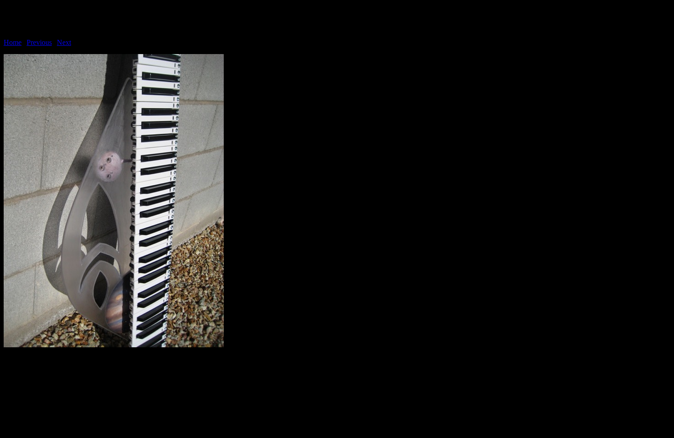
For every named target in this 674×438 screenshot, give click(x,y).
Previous (39, 42)
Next (64, 42)
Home (13, 42)
